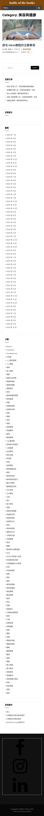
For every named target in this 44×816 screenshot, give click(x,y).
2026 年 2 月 (11, 152)
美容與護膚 (10, 588)
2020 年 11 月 (11, 299)
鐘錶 (8, 661)
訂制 (8, 619)
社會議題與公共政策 (13, 563)
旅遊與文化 (10, 521)
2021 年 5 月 (11, 282)
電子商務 (9, 665)
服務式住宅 (10, 532)
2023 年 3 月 (11, 268)
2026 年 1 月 (11, 156)
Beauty (9, 346)
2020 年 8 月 (11, 310)
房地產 (8, 458)
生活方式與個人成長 (13, 556)
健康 (8, 374)
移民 (8, 577)
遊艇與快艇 (10, 640)
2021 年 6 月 (11, 278)
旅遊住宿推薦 (11, 511)
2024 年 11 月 (11, 205)
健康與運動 (10, 385)
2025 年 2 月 (11, 194)
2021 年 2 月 (11, 292)
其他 (8, 392)
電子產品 (9, 668)
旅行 (8, 500)
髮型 (8, 693)
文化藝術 (9, 493)
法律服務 (9, 539)
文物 (8, 497)
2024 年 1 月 (11, 236)
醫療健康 (9, 651)
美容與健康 (27, 49)
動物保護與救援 (12, 395)
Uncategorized (11, 353)
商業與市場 (10, 409)
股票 (8, 598)
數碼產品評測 (11, 486)
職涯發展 (9, 595)
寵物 (8, 434)
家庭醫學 (9, 430)
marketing (10, 350)
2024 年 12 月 (11, 201)
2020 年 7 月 (11, 313)
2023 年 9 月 (11, 250)
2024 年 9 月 (11, 212)
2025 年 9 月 (11, 170)
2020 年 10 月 (11, 303)
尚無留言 (17, 49)
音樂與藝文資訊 (12, 679)
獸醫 (8, 546)
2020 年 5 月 (11, 320)
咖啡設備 (9, 399)
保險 (8, 367)
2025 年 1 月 (11, 198)
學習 (8, 420)
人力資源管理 (11, 360)
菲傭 (8, 605)
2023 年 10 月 (11, 247)
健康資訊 (9, 388)
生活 (8, 553)
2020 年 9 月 (11, 306)
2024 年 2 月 (11, 233)
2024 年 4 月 (11, 226)
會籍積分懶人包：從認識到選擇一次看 (21, 90)
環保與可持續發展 (13, 549)
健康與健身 (10, 381)
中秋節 (8, 357)
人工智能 (9, 364)
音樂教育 (9, 675)
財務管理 (9, 623)
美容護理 (9, 591)
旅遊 (8, 507)
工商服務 (9, 448)
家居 (8, 423)
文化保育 (9, 490)
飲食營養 (9, 686)
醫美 (8, 654)
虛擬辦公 (9, 609)
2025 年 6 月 (11, 180)
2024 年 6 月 (11, 219)
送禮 (8, 637)
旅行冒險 (9, 504)
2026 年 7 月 (11, 135)
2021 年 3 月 (11, 289)
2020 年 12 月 (11, 296)
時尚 (8, 525)
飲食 (8, 682)
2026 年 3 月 (11, 149)
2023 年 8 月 (11, 254)
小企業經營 (10, 441)
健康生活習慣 (11, 378)
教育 (8, 472)
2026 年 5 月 (11, 142)
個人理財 (9, 371)
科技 (8, 567)
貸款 (8, 630)
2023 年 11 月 (11, 243)
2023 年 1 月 (11, 275)
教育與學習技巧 (12, 479)
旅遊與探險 (10, 518)
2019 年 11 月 (11, 327)
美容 (8, 581)
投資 (8, 462)
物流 (8, 542)
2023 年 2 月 (11, 271)
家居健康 (9, 427)
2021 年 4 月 (11, 285)
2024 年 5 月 (11, 222)
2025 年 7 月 (11, 177)
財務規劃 (9, 626)
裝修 (8, 616)
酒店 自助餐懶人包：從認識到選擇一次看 (22, 97)
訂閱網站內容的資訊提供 (15, 715)
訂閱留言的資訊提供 (13, 719)
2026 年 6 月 (11, 138)
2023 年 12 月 (11, 240)
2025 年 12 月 (11, 159)
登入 (8, 712)
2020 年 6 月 (11, 317)
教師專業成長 (11, 469)
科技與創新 (10, 570)
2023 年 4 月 (11, 264)
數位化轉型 (10, 483)
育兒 (8, 602)
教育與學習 (10, 476)
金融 (8, 658)
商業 (8, 402)
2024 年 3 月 (11, 229)
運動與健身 (10, 644)
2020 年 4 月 (11, 324)
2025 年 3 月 (11, 191)
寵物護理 (9, 437)
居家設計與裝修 (12, 444)
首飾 (8, 689)
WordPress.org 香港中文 (15, 722)
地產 (8, 413)
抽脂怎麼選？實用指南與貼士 (17, 100)
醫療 (8, 647)
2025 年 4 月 (11, 187)
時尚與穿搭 (10, 528)
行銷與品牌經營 (12, 612)
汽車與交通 (10, 535)
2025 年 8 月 (11, 173)
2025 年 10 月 (11, 166)
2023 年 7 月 (11, 257)
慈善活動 (9, 455)
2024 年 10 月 (11, 208)
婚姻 (8, 416)
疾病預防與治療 (12, 560)
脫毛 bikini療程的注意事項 (18, 45)
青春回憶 (9, 672)
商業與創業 (10, 406)
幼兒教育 (9, 451)
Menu (6, 8)
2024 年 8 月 (11, 215)
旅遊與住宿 (10, 514)
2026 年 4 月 (11, 145)
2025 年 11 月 (11, 163)
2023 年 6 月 (11, 261)
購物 (8, 633)
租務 (8, 574)
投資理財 (9, 465)
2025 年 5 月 (11, 184)
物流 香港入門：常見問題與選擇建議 (20, 86)
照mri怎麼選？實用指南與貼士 (18, 93)
